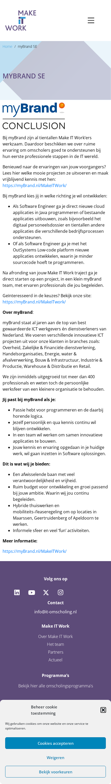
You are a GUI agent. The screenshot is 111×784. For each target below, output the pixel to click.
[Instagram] (60, 592)
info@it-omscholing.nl (55, 612)
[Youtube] (31, 592)
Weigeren (55, 757)
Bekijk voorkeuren (55, 771)
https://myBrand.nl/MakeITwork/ (34, 302)
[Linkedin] (16, 592)
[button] (103, 710)
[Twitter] (45, 592)
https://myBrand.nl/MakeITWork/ (35, 185)
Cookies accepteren (56, 743)
